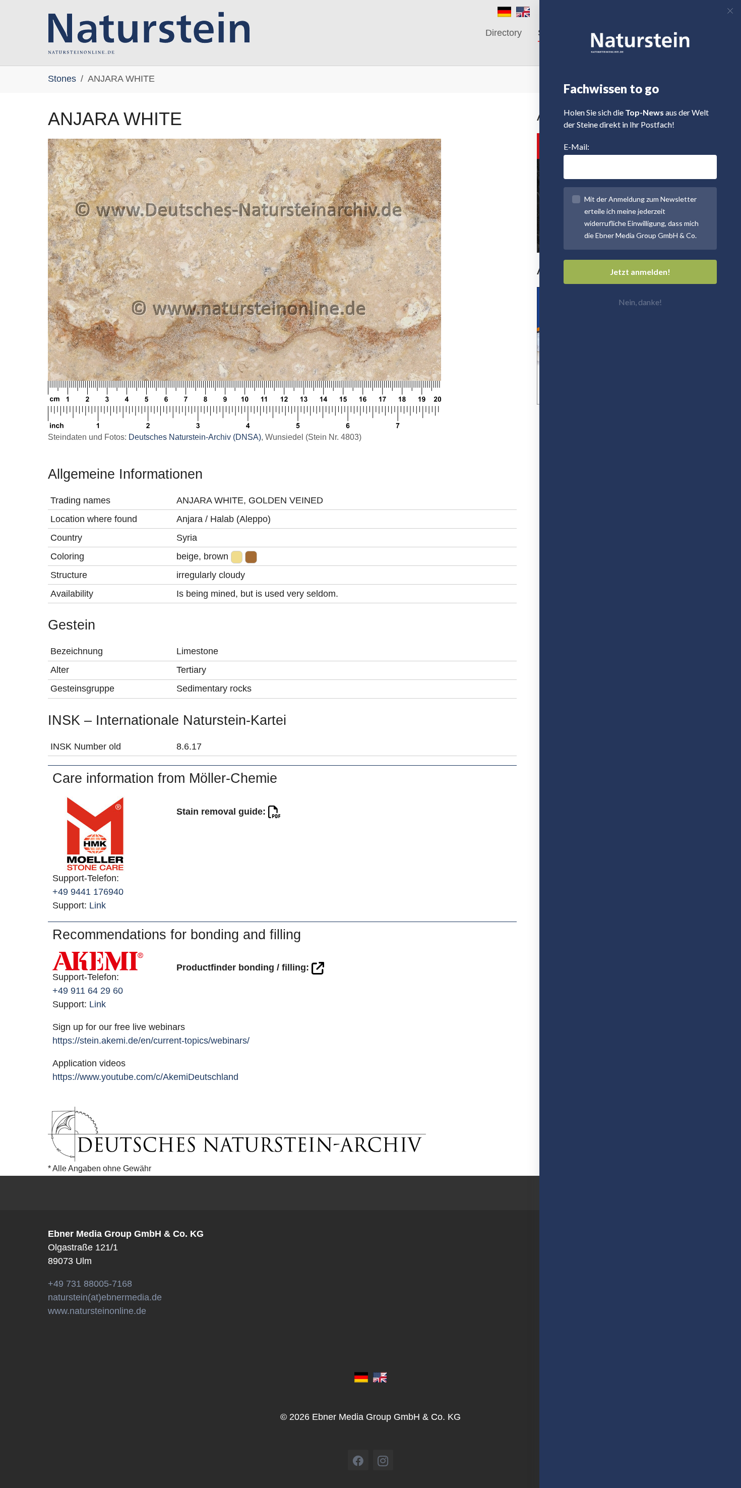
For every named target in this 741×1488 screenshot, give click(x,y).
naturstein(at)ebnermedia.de (105, 1297)
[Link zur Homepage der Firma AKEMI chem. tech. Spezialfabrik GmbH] (97, 960)
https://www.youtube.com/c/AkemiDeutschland (145, 1077)
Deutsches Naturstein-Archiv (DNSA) (195, 437)
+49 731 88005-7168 (90, 1284)
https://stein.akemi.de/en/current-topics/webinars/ (151, 1041)
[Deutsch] (504, 11)
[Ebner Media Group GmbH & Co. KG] (149, 33)
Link (97, 905)
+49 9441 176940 (88, 892)
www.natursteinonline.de (97, 1311)
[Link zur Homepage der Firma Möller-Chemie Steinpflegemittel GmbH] (95, 833)
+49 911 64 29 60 (87, 991)
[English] (523, 11)
